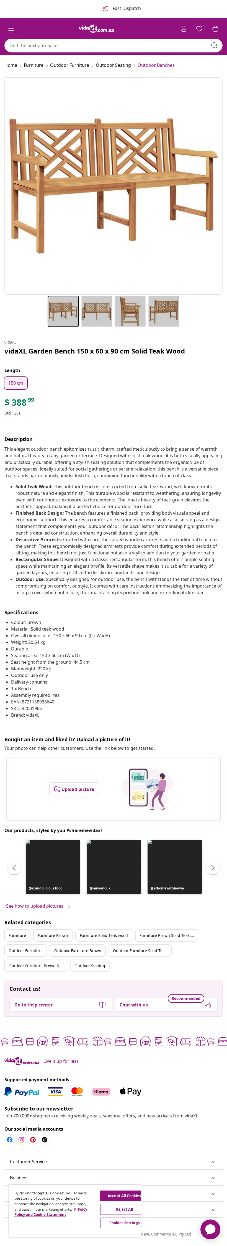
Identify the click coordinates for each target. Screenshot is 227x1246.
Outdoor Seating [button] (89, 965)
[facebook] (9, 1140)
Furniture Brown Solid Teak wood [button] (169, 935)
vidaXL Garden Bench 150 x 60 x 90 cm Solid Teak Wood (94, 350)
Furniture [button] (17, 935)
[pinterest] (33, 1140)
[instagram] (21, 1140)
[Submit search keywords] (214, 45)
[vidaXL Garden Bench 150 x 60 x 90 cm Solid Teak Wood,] (113, 186)
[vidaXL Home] (97, 29)
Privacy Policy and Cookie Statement (50, 1212)
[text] (19, 403)
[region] (75, 1211)
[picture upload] (147, 789)
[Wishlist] (199, 29)
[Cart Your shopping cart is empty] (215, 29)
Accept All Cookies (124, 1195)
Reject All (124, 1209)
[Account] (184, 29)
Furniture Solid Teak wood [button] (104, 935)
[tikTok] (44, 1140)
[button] (53, 867)
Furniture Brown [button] (53, 935)
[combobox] (113, 45)
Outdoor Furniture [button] (26, 950)
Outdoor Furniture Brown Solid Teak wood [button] (38, 965)
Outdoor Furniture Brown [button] (77, 950)
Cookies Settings (124, 1222)
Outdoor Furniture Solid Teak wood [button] (142, 950)
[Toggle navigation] (11, 28)
